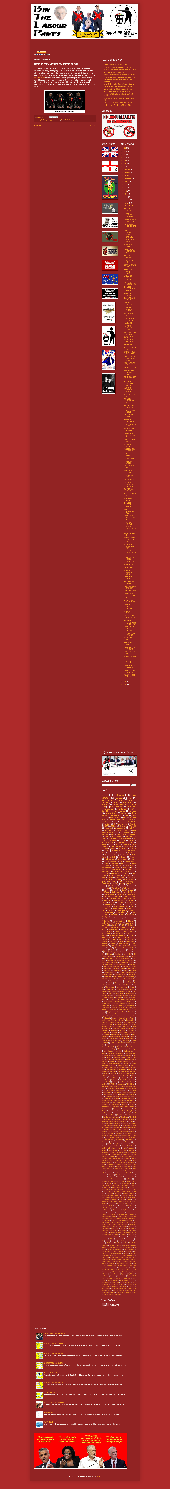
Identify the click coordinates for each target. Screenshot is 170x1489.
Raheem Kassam (110, 1096)
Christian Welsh (132, 1218)
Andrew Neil (115, 890)
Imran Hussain (122, 1082)
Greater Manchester (122, 830)
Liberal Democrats (116, 851)
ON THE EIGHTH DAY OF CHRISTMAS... (129, 671)
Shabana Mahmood (118, 908)
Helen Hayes (132, 1230)
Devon (124, 890)
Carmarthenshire (106, 1216)
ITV (129, 1166)
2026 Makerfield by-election (109, 979)
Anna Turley (125, 1041)
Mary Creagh (133, 964)
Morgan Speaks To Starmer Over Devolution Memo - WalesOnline (118, 80)
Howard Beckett (106, 1082)
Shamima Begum (121, 931)
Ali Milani (106, 1067)
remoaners (105, 804)
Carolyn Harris (126, 1154)
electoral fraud (132, 1016)
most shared (109, 809)
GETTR (103, 1164)
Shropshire (115, 968)
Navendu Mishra (116, 1187)
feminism (133, 849)
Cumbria (131, 935)
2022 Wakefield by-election (127, 1107)
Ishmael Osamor (118, 1168)
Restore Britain (110, 1138)
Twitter (104, 838)
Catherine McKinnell (122, 1216)
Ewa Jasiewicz (131, 1226)
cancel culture (118, 933)
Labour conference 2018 (108, 1179)
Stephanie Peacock (115, 1036)
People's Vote (132, 853)
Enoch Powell (105, 1022)
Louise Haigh (105, 1030)
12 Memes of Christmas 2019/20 (124, 948)
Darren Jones (120, 989)
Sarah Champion (115, 1034)
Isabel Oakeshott (114, 1121)
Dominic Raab (125, 929)
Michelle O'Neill (124, 1131)
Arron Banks (122, 1206)
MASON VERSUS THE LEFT (130, 395)
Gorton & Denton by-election (111, 952)
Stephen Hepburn (130, 1059)
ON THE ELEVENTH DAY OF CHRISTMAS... (129, 628)
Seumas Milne (107, 1098)
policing (75, 120)
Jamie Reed (132, 1237)
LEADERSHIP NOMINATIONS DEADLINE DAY (129, 484)
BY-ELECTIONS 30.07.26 (50, 1373)
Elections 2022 (130, 1074)
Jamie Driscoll (110, 1171)
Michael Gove (130, 973)
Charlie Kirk (128, 1113)
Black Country (113, 942)
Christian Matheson (122, 1218)
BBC (124, 817)
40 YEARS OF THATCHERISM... (129, 420)
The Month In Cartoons (129, 892)
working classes (109, 894)
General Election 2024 (121, 906)
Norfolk (120, 882)
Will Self (122, 1290)
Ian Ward (134, 1232)
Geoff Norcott (131, 1228)
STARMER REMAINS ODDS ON (129, 411)
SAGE (121, 915)
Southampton (119, 1140)
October (127, 175)
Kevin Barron (118, 983)
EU (114, 824)
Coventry (104, 917)
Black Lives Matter (116, 806)
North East (128, 1189)
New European (120, 1263)
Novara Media (127, 954)
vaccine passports (131, 861)
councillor (105, 1292)
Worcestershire (106, 933)
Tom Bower (131, 1286)
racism (122, 822)
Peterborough (129, 882)
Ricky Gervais (126, 1057)
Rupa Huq (127, 1096)
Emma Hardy (133, 1117)
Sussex (118, 844)
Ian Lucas (125, 1119)
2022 (124, 160)
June (126, 187)
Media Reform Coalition (129, 1255)
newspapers (128, 1292)
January (127, 203)
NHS (128, 913)
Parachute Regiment (117, 985)
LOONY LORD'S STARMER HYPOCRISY (128, 277)
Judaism (110, 993)
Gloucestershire (131, 902)
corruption (124, 1105)
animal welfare (115, 1105)
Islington (131, 921)
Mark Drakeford (116, 846)
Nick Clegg (129, 1263)
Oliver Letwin (117, 1092)
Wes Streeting (123, 849)
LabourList (105, 1245)
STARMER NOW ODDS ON (130, 657)
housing (125, 1148)
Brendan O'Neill (112, 1214)
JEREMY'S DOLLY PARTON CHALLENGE (128, 271)
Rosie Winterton (105, 1197)
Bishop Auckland (120, 1212)
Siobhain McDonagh (113, 1280)
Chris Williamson (129, 904)
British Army (120, 842)
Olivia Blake (119, 1133)
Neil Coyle (116, 966)
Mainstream (119, 1249)
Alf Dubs (127, 1152)
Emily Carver (116, 1117)
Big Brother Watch (127, 1210)
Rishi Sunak (108, 830)
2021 (124, 163)
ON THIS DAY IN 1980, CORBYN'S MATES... (129, 595)
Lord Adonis (128, 869)
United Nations (105, 1103)
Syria (112, 946)
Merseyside (104, 944)
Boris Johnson (107, 800)
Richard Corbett (115, 1195)
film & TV (118, 904)
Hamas (134, 929)
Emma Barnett (124, 1117)
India (129, 991)
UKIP (131, 931)
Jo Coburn (121, 1008)
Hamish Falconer (114, 1230)
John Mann (133, 898)
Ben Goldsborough (106, 1210)
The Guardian (114, 927)
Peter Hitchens (117, 1057)
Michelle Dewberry (116, 1259)
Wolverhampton (122, 1103)
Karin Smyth (126, 1123)
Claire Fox (128, 1043)
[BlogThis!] (52, 117)
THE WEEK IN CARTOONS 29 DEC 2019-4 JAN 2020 (130, 622)
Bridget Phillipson (123, 962)
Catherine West (130, 1001)
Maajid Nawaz (110, 1012)
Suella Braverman (126, 1142)
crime (115, 822)
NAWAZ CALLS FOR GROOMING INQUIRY (129, 372)
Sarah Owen (118, 1278)
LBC (112, 834)
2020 (124, 166)
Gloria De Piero (124, 1080)
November (127, 172)
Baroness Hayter (116, 1154)
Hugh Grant (117, 1119)
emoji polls (120, 1039)
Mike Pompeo (106, 1261)
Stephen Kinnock (110, 987)
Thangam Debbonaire (107, 1100)
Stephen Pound (115, 1282)
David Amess (131, 1003)
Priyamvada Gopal (125, 1136)
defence (132, 1105)
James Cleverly (108, 1051)
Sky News (130, 925)
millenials (104, 1150)
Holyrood (119, 1049)
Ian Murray (122, 991)
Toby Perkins (117, 1144)
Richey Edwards (121, 834)
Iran (132, 906)
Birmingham (111, 853)
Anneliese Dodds (123, 979)
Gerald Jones (105, 1230)
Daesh (112, 917)
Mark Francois (128, 1251)
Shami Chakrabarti (109, 1140)
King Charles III (114, 1086)
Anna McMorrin (112, 1111)
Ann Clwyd (129, 1067)
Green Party (129, 871)
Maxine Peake (119, 1090)
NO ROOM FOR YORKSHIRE (128, 462)
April (126, 193)
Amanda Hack (120, 1204)
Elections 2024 (118, 1160)
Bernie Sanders (108, 1001)
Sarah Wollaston (125, 1034)
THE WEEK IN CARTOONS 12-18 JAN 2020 (129, 383)
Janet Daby (104, 1239)
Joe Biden (107, 824)
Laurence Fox (129, 923)
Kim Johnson (117, 1125)
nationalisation (120, 1292)
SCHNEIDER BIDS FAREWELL (129, 241)
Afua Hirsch (131, 1150)
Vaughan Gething (106, 1016)
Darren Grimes (110, 989)
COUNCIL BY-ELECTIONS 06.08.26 (53, 1353)
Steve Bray (125, 1036)
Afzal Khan (113, 950)
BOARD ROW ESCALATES (128, 445)
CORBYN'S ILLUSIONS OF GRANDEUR (130, 634)
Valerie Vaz (115, 1290)
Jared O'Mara (127, 1024)
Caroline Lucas (122, 950)
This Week (114, 1286)
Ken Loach (133, 1123)
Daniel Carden (109, 1222)
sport (103, 882)
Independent (105, 1121)
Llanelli (133, 1245)
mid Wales (131, 1148)
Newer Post (37, 125)
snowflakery (113, 1065)
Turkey (129, 1199)
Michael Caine (105, 1257)
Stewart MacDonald (125, 1282)
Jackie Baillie (123, 1234)
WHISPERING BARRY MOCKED (130, 534)
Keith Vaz (110, 983)
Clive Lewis (118, 879)
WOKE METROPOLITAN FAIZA (129, 511)
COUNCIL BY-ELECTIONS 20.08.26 (53, 1382)
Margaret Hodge (120, 1088)
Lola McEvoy (105, 1247)
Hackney (113, 1049)
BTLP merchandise (131, 999)
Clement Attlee (106, 1220)
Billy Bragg (111, 1212)
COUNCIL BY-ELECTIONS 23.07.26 (53, 1343)
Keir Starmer (118, 795)
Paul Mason (128, 1133)
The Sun (110, 1144)
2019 (124, 681)
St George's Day (130, 1140)
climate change (122, 859)
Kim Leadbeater (126, 1125)
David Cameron (130, 989)
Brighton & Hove (113, 929)
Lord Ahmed (112, 1247)
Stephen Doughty (122, 995)
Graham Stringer (130, 1006)
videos (104, 795)
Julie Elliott (117, 1243)
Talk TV (122, 1284)
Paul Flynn (114, 1094)
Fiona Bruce (131, 1162)
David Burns (129, 1222)
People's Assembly (131, 1270)
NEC (109, 985)
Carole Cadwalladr (118, 1113)
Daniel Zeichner (110, 1045)
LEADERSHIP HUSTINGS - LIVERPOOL (128, 390)
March (126, 197)
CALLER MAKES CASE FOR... (129, 653)
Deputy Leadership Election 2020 (117, 898)
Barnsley (113, 1208)
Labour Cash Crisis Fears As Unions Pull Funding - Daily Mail (119, 99)
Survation (116, 1098)
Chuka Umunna (106, 906)
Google (132, 1080)
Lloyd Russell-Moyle (119, 900)
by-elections (122, 857)
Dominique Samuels (131, 1115)
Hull (115, 973)
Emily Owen (106, 1226)
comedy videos (112, 1039)
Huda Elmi (118, 1166)
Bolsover (104, 1214)
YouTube (121, 939)
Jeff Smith (111, 1239)
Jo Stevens (131, 1082)
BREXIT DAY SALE (129, 205)
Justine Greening (130, 1175)
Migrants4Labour (126, 1185)
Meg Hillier (116, 1183)
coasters (121, 1201)
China (106, 851)
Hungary (112, 1232)
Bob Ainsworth (130, 1212)
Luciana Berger (130, 993)
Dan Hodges (133, 1072)
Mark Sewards (118, 1253)
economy (104, 902)
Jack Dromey (118, 1024)
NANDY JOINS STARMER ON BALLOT (128, 327)
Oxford (103, 1014)
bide (135, 1290)
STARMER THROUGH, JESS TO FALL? (130, 353)
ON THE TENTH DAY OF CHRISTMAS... (129, 648)
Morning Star (107, 1187)
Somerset (104, 927)
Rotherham (110, 956)
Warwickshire (125, 927)
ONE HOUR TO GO (129, 480)
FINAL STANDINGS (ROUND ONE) (129, 471)
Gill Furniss (110, 1164)
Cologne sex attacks (106, 1158)
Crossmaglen (113, 1072)
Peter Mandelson (129, 879)
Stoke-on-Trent (115, 1142)
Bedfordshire (132, 979)
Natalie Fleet (112, 1263)
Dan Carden (125, 1072)
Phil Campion (106, 1272)
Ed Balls (129, 1045)
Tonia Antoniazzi (120, 956)
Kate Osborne (130, 1084)
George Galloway (106, 867)
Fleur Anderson (105, 1228)
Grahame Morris (127, 1164)
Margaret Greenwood (129, 1249)
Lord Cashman (111, 1181)
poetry (134, 1292)
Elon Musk (120, 902)
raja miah (105, 1294)
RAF (103, 1096)
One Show (126, 1267)
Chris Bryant (116, 869)
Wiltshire (104, 1039)
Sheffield (112, 939)
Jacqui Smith (131, 1234)
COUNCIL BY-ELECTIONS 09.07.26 (53, 1363)
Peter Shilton (110, 1193)
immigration (127, 802)
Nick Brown (120, 1189)
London (120, 800)
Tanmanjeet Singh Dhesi (127, 1098)
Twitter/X (109, 1290)
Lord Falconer (120, 1181)
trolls (128, 933)
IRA (132, 809)
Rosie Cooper (110, 1059)
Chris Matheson (119, 1156)
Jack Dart (116, 1234)
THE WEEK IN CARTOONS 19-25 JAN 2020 (130, 289)
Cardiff (132, 962)
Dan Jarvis (106, 1074)
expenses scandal (130, 1039)
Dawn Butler (129, 865)
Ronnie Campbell (123, 1032)
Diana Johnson (120, 1115)
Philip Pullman (125, 1272)
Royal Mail (123, 1274)
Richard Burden (105, 1195)
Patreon (134, 1092)
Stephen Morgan (106, 1282)
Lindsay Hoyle (116, 1028)
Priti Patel (105, 873)
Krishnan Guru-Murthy (126, 1086)
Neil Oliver (105, 849)
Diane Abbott (131, 806)
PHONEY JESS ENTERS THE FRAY (129, 643)
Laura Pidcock (132, 894)
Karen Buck (125, 1243)
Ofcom (107, 1267)
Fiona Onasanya (106, 937)
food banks (112, 1292)
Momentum (133, 857)
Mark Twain (133, 1253)
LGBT (106, 826)
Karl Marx (128, 1008)
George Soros (131, 1022)
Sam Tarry (106, 1034)
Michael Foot (133, 1257)
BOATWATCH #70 (49, 1412)
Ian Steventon (126, 1232)
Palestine (130, 842)
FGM (115, 1162)
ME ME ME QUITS (128, 344)
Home (65, 125)
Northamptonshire (106, 995)
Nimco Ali (120, 1265)
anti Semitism (120, 811)
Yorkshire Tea (105, 1201)
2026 (124, 148)
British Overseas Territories (109, 1020)
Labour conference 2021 (125, 1010)
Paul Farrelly (107, 1094)
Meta (133, 1183)
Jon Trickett (112, 1084)
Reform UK (125, 855)
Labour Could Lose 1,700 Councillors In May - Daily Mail (119, 67)
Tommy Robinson (132, 975)
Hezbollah (111, 1166)
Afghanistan (105, 950)
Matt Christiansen (107, 1255)
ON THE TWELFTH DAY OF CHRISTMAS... (129, 606)
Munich (132, 1131)
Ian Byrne (126, 1049)
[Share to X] (53, 117)
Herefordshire (107, 1119)
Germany (121, 1006)
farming (114, 1018)
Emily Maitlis (105, 1076)
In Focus (121, 981)
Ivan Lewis (123, 1121)
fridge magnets (106, 1107)
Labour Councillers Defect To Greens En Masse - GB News (120, 69)
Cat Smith (113, 1216)
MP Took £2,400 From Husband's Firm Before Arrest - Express (119, 95)
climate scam (108, 904)
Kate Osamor (126, 1026)
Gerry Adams (105, 1049)
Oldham (134, 1189)
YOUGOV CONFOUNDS (130, 368)
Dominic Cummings (110, 861)
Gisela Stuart (105, 1080)
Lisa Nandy (122, 853)
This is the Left (119, 1100)
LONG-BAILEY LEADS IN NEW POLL (129, 440)
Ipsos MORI (109, 1168)
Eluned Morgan (107, 1117)
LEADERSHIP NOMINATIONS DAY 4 (130, 528)
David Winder (126, 1158)
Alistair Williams (123, 1018)
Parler (114, 995)
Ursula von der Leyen (129, 1014)
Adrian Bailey (105, 1041)
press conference (39, 77)
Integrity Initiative (107, 1234)
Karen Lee (104, 1177)
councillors (127, 844)
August (127, 181)
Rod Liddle (131, 1195)
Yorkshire (133, 811)
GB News (113, 826)
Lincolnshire (107, 900)
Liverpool (110, 877)
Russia (113, 849)
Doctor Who (113, 1074)
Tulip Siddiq (107, 1146)
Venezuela (114, 1016)
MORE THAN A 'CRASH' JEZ (128, 499)
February (127, 200)
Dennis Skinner (132, 950)
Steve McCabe (132, 1197)
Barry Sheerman (106, 962)
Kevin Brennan (105, 1086)
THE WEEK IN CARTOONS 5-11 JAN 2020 (129, 505)
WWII (114, 1103)
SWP (126, 1138)
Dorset (105, 981)
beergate (134, 956)
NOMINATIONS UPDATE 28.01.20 (129, 245)
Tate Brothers (129, 1284)
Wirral (132, 1146)
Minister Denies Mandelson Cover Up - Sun (115, 64)
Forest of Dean (114, 1228)
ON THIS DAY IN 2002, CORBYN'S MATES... (129, 251)
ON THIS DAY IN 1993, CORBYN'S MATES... (129, 517)
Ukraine (125, 867)
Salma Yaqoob (132, 1138)
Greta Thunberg (108, 973)
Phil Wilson (118, 1193)
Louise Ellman (119, 993)
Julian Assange (117, 1123)
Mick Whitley (126, 1259)
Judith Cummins (110, 1243)
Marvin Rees (128, 1055)
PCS (131, 1267)
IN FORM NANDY (128, 237)
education (111, 910)
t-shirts (111, 1294)
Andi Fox (128, 1204)
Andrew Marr (130, 915)
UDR (128, 956)
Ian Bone (114, 1082)
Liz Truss (123, 1028)
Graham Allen (118, 1164)
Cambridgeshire (122, 910)
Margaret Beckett (123, 1129)
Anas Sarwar (112, 999)
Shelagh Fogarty (120, 1059)
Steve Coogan (124, 1197)
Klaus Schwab (112, 1010)
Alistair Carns (116, 1109)
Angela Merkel (121, 999)
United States (132, 822)
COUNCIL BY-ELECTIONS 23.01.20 (128, 309)
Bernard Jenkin (117, 1210)
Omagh (120, 1267)
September (128, 178)
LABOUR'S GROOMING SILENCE (130, 425)
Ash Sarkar (109, 879)
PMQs (126, 815)
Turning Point (107, 977)
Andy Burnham (41, 120)
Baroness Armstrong (123, 1208)
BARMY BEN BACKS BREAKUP (129, 490)
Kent (111, 844)
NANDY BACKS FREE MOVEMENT (129, 429)
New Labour (133, 1090)
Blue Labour (131, 1069)
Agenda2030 (105, 1152)
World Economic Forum (129, 888)
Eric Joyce (113, 1226)
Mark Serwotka (110, 1253)
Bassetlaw (132, 1208)
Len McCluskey (130, 942)
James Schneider (115, 1237)
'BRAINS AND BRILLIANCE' (128, 294)
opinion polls (124, 863)
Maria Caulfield (105, 1251)
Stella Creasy (116, 892)
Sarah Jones (110, 1278)
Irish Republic (109, 964)
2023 (124, 157)
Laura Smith (128, 983)
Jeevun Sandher (119, 1171)
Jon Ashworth (121, 917)
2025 (124, 151)
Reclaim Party (127, 985)
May (126, 190)
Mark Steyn (126, 1253)
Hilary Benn (114, 1008)
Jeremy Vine (128, 981)
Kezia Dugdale (132, 1243)
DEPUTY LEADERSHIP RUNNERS (130, 558)
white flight (117, 1294)
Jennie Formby (128, 1171)
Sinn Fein (123, 968)
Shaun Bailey (107, 968)
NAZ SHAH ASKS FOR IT (130, 315)
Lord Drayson (120, 1247)
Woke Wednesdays (124, 838)
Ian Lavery (127, 937)
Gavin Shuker (111, 1047)
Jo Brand (130, 1121)
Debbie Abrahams (111, 1224)
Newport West (114, 1030)
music (109, 948)
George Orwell (121, 1047)
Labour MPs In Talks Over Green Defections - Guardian (119, 84)
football (104, 844)
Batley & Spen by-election (117, 935)
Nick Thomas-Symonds (107, 975)
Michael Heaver (105, 1185)
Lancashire (113, 840)
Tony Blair (133, 826)
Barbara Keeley (105, 1208)
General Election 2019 (117, 819)
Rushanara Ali (119, 1138)
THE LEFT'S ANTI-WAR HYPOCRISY (129, 601)
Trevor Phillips (132, 995)
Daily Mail (122, 1003)
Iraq (103, 964)
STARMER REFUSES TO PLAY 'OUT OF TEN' (129, 539)
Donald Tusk (122, 1074)
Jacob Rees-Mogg (107, 923)
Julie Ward (111, 1175)
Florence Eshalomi (113, 1078)
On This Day (115, 815)
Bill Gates (132, 987)
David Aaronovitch (119, 1222)
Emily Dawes (128, 1160)
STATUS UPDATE (48, 1422)
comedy (118, 946)
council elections (127, 946)
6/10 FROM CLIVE (129, 562)
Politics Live (105, 888)
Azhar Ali (121, 1111)
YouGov (104, 886)
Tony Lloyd (111, 1061)
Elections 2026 (130, 1020)
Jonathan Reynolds (115, 1026)
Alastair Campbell (117, 871)
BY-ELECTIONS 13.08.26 (50, 1392)
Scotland (124, 813)
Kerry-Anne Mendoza (129, 1177)
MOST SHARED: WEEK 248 (130, 364)
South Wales (129, 836)
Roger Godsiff (119, 1096)
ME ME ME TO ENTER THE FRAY (129, 676)
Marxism (131, 886)
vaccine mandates (129, 977)
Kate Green (111, 1053)
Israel (120, 861)
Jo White (108, 1241)
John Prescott (118, 1173)
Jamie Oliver (124, 1237)
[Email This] (50, 117)
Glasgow (117, 937)
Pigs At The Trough (114, 1136)
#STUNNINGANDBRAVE (130, 378)
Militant (113, 1261)
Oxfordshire (108, 931)
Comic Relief (129, 1220)
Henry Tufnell (105, 1232)
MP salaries (111, 1249)
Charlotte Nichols (106, 1003)
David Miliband (111, 1115)
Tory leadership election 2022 (119, 1288)
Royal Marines (131, 1274)
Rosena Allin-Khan (123, 944)
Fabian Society (122, 1162)
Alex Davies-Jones (106, 1109)
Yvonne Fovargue (116, 1148)
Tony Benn (122, 1199)
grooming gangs (50, 120)
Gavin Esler (123, 1228)
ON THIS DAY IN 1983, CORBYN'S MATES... (129, 435)
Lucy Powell (105, 925)
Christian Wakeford (129, 1156)
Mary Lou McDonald (109, 1090)
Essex (106, 863)
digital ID (131, 900)
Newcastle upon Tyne (107, 1133)
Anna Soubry (121, 960)
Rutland (134, 1096)
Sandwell (129, 1276)
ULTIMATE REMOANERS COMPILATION (128, 215)
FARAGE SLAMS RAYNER (128, 578)
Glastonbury (114, 1080)
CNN (103, 989)
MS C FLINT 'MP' (128, 565)
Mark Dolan (121, 1251)
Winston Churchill (131, 968)
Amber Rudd (113, 1067)
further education (117, 977)
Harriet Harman (105, 1008)
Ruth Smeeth (133, 1032)
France (125, 970)
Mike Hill (134, 1185)
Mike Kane (133, 1259)
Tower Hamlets (130, 1100)
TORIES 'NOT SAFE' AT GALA (130, 348)
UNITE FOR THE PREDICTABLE (128, 303)
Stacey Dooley (105, 1142)
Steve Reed (104, 1061)
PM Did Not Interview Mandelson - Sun (114, 72)
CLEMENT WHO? (128, 337)
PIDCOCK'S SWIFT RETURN (129, 416)
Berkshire (104, 942)
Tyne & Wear (118, 997)
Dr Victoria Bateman (123, 1224)
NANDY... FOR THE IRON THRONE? (129, 341)
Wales (131, 819)
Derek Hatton (105, 1160)
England (131, 890)
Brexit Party (132, 828)
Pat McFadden (107, 1191)
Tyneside (132, 1036)
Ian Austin (130, 884)
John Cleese (109, 1173)
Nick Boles (113, 1189)
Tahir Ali (114, 1199)
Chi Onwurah (111, 1156)
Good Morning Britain (119, 921)
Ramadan (105, 1274)
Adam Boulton (123, 1150)
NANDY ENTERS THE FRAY (129, 639)
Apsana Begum (130, 960)
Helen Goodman (123, 1230)
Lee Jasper (112, 1245)
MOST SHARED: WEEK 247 (130, 494)
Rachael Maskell (106, 1032)
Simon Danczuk (115, 1197)
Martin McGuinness (118, 1055)
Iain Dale (109, 954)
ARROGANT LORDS (129, 458)
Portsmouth (133, 1272)
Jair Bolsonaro (105, 1237)
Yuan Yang (113, 1201)
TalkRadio (117, 867)
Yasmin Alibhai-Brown (114, 1063)
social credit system (123, 1065)
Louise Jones (129, 1247)
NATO (126, 1090)
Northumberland (107, 1092)
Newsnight (122, 1030)
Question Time (109, 919)
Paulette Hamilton (126, 1191)
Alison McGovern (115, 1041)
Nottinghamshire (117, 865)
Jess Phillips (112, 838)
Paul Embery (131, 1030)
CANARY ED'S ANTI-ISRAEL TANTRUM (129, 616)
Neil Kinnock (125, 1187)
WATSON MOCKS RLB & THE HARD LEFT (130, 333)
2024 (124, 154)
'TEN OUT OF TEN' (129, 567)
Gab (124, 1022)
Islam (106, 836)
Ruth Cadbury (105, 1276)
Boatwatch (133, 824)
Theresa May (115, 873)
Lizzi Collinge (126, 1245)
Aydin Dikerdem (131, 1206)
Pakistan (113, 944)
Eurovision (109, 1162)
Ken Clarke (120, 1177)
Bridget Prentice (123, 1214)
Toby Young (125, 1144)
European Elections (107, 842)
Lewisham (119, 1245)
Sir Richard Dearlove (125, 1280)
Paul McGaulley (112, 1270)
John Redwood (127, 1173)
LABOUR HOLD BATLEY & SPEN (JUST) (54, 1333)
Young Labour (129, 1290)
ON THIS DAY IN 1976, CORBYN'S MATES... (130, 220)
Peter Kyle (133, 966)
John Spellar (122, 1241)
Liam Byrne (122, 973)
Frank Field (114, 1006)
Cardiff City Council (106, 1113)
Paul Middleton (121, 1270)
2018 (124, 684)
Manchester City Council (67, 120)
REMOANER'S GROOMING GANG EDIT (129, 401)
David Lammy (114, 817)
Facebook (112, 857)
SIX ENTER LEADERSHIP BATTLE (128, 572)
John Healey (109, 1123)
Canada (121, 942)
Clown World (122, 1220)
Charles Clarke (132, 1216)
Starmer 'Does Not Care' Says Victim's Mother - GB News (119, 75)
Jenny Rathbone (129, 1239)
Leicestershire (132, 917)
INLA (125, 1166)
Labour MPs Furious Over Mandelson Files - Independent (119, 77)
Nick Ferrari (113, 915)
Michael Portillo (115, 1185)
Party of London (126, 1092)
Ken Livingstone (119, 1053)
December (128, 169)
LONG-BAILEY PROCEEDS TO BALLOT (128, 232)
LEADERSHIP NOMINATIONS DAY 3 (130, 552)
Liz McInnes (129, 1179)
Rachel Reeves (106, 822)
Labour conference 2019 (121, 964)
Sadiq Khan (106, 811)
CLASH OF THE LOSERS (128, 454)
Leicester (122, 886)
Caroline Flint (105, 921)
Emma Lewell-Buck (124, 1076)
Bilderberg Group (130, 1111)
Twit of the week (108, 997)
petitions (107, 896)
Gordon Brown (108, 913)
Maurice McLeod (117, 1255)
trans (131, 840)
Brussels (132, 1214)
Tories (116, 802)
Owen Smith (125, 966)
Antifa (122, 884)
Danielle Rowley (117, 1158)
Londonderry (131, 1028)
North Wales (105, 892)
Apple (116, 1206)
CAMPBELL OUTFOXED (130, 591)
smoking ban (128, 1201)
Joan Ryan (104, 1084)
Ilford (132, 1119)
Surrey (115, 884)
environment (107, 1018)
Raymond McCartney (114, 1274)
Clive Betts (114, 1220)
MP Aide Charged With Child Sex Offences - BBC (117, 105)
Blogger (98, 1476)
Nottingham (118, 954)
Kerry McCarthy (108, 1125)
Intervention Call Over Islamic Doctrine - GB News (118, 89)
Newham (132, 1187)
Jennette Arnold (119, 1239)
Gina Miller (131, 1078)
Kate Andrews (121, 1084)
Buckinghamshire (119, 1001)
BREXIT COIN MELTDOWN (128, 256)
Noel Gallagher (128, 1265)
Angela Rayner (111, 813)
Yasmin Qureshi (106, 1148)
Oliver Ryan (114, 1267)
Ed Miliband (125, 832)
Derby (133, 1158)
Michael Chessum (114, 1257)
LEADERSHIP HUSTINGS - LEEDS (130, 283)
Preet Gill (125, 1193)
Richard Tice (124, 1195)
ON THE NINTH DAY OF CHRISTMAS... (129, 666)
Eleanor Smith (132, 1224)
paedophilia (130, 939)
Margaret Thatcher (131, 1088)
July (126, 184)
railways (126, 997)
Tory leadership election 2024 (123, 1061)
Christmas (115, 1003)
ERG (111, 1160)
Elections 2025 (105, 1006)
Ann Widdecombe (111, 1069)
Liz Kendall (123, 1127)
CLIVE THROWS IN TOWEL (129, 476)
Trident (130, 1288)
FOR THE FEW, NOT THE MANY (129, 582)
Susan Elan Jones (114, 1284)
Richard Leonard (112, 1014)
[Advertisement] (81, 43)
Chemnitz (105, 1218)
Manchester (57, 120)
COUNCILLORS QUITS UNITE (130, 266)
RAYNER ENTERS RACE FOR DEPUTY (130, 587)
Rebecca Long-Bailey (111, 855)
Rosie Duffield (105, 908)
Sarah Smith (127, 1278)
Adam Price (133, 1065)
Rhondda (132, 1193)
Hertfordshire (120, 913)
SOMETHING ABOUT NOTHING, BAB (129, 319)
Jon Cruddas (130, 1241)
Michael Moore (106, 1259)
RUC (122, 925)
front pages (115, 1107)
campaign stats (108, 958)
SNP (132, 867)
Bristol (112, 902)
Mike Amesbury (108, 966)
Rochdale (114, 1032)
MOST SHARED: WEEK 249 (130, 261)
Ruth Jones (112, 1276)
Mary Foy (109, 1183)
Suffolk (119, 919)
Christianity (104, 1072)
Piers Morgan (120, 877)
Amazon (132, 1018)
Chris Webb (112, 1218)
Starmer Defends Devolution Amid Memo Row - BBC (118, 86)
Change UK (133, 910)
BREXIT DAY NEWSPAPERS (128, 209)
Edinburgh (104, 991)
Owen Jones (123, 826)
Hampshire (127, 875)
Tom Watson (125, 873)
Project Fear (131, 1094)
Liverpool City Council (131, 1053)
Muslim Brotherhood (122, 1261)
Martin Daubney (113, 1131)
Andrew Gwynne (112, 960)
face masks (114, 863)
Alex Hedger (112, 1204)
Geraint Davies (130, 1047)
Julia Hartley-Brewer (115, 875)
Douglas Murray (121, 1045)
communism (108, 828)
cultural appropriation (122, 987)
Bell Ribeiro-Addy (117, 970)
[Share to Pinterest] (57, 117)
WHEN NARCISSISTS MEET (130, 467)
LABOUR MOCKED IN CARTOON (129, 662)
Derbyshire (121, 894)
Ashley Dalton (122, 1069)
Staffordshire (105, 884)
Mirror (109, 1057)
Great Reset (111, 882)
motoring (126, 1063)
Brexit (130, 798)
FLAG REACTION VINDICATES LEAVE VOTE (130, 226)
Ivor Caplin (133, 1049)
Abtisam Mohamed (113, 1150)
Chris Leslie (121, 1043)
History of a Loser (107, 1024)
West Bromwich (123, 1016)
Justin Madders (120, 1175)
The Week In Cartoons (120, 804)
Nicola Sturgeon (109, 859)
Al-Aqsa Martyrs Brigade (117, 1152)
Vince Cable (125, 1146)
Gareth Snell (123, 1078)
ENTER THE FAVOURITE (128, 612)
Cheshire (104, 869)
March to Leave (121, 1012)
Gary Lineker (133, 970)
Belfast (126, 896)
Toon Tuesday (122, 809)
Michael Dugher (124, 1257)
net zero (107, 890)
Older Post (92, 125)
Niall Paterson (105, 1189)
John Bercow (112, 886)
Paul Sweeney (116, 1191)
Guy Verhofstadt (126, 952)
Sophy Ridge (116, 888)
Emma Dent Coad (114, 1076)
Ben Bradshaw (129, 919)
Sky (133, 1280)
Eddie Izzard (113, 981)
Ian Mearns (118, 1232)
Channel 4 (112, 1043)
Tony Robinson (105, 1288)
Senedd (119, 1014)
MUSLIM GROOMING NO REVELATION (129, 450)
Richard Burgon (116, 836)
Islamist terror (129, 846)
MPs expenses (107, 1055)
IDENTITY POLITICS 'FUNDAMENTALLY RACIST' (129, 358)
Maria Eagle (113, 1251)
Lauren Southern (120, 1179)
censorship (133, 834)
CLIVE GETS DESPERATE (128, 523)
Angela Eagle (122, 1067)
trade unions (117, 896)
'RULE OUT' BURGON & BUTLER (129, 299)
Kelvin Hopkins (112, 1177)
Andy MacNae (109, 1206)
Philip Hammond (116, 1272)
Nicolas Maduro (112, 1265)
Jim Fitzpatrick (128, 1051)
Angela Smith (107, 970)
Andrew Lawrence (126, 1109)
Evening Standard (122, 1226)
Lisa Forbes (116, 1127)
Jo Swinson (119, 923)
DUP (119, 1072)
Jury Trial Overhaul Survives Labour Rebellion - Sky (118, 102)
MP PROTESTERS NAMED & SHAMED (54, 1402)
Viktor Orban (116, 1146)
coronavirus (118, 798)
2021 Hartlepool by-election (123, 958)
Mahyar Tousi (111, 1088)
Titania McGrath (123, 1286)
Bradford (114, 962)
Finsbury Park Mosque (115, 1022)
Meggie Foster (125, 1183)
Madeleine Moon (132, 1127)
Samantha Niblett (121, 1276)
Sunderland (106, 1199)
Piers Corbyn (122, 1094)
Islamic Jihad (128, 1168)
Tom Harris (133, 1144)
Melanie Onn (131, 1012)
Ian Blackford (113, 991)
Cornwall (121, 1020)
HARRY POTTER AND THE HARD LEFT (129, 406)
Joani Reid (114, 1241)
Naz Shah (115, 925)
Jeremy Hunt (118, 1051)
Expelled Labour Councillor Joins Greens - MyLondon (118, 91)
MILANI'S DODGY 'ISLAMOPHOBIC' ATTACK (129, 546)
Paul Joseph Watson (120, 975)
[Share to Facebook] (55, 117)
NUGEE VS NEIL (128, 323)
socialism (133, 859)
